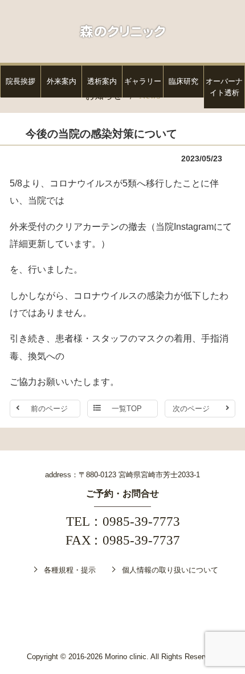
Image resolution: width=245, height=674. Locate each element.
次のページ (191, 408)
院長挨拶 (20, 81)
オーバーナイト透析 (224, 87)
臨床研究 (183, 81)
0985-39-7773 (141, 521)
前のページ (49, 408)
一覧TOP (127, 408)
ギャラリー (142, 81)
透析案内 (102, 81)
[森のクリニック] (122, 30)
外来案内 (61, 81)
